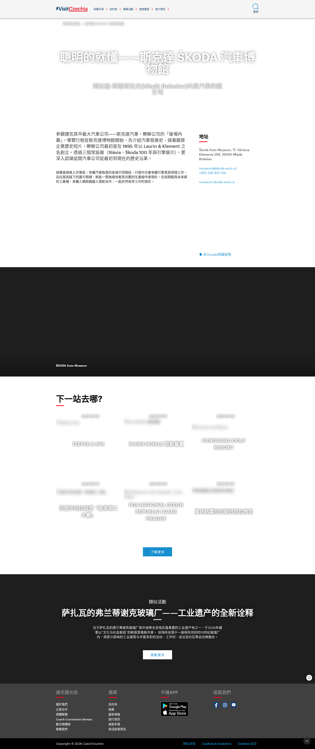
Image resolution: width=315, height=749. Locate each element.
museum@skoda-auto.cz (218, 168)
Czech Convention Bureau (74, 719)
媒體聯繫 (62, 714)
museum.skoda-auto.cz (217, 182)
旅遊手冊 (114, 724)
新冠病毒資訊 (117, 729)
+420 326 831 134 (212, 173)
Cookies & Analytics (216, 743)
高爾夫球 (99, 9)
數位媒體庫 (63, 724)
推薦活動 (128, 9)
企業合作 (62, 709)
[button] (255, 9)
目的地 (113, 9)
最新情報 (114, 714)
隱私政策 (189, 743)
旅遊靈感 (144, 9)
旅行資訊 (160, 9)
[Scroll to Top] (307, 741)
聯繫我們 (62, 729)
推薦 (111, 709)
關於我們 (62, 704)
